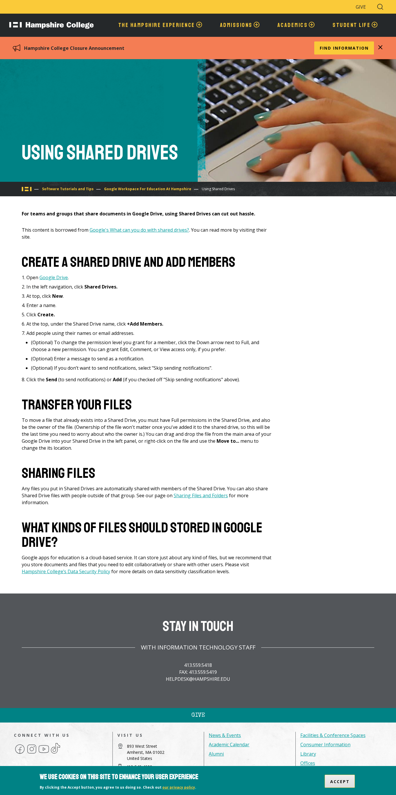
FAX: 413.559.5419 (198, 672)
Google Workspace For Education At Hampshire (147, 188)
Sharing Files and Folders (201, 495)
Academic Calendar (229, 744)
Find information (344, 48)
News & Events (225, 735)
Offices (307, 763)
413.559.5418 (198, 665)
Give (361, 7)
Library (308, 754)
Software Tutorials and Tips (68, 188)
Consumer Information (325, 744)
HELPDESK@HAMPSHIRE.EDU (198, 679)
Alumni (216, 754)
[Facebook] (20, 753)
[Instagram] (32, 753)
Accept (340, 781)
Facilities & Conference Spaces (333, 735)
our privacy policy (178, 787)
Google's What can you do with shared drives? (139, 230)
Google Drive (53, 277)
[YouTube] (44, 753)
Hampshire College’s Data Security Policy (66, 571)
